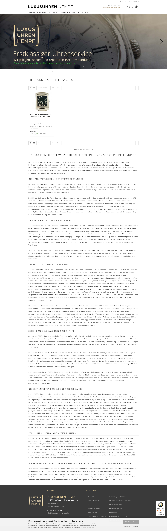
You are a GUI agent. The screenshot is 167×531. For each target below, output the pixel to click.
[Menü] (164, 502)
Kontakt (86, 12)
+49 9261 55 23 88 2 (56, 510)
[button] (83, 66)
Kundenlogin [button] (134, 1)
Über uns (53, 12)
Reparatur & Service (69, 12)
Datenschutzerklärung (88, 527)
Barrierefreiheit (116, 505)
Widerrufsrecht (94, 509)
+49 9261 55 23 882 (111, 8)
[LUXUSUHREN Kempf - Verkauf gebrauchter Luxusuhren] (50, 7)
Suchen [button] (123, 1)
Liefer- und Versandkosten (120, 501)
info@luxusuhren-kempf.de (58, 513)
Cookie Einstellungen (118, 516)
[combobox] (43, 88)
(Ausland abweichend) (37, 135)
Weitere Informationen (130, 526)
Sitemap (113, 513)
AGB (89, 505)
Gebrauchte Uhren (37, 12)
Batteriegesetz (116, 509)
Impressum (92, 513)
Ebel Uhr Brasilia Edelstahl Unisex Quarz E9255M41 (41, 116)
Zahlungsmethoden (118, 497)
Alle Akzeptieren (131, 522)
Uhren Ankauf (93, 501)
